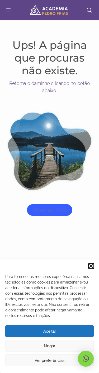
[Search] (89, 10)
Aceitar (49, 331)
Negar (49, 346)
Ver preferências (49, 360)
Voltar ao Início (49, 210)
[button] (91, 266)
